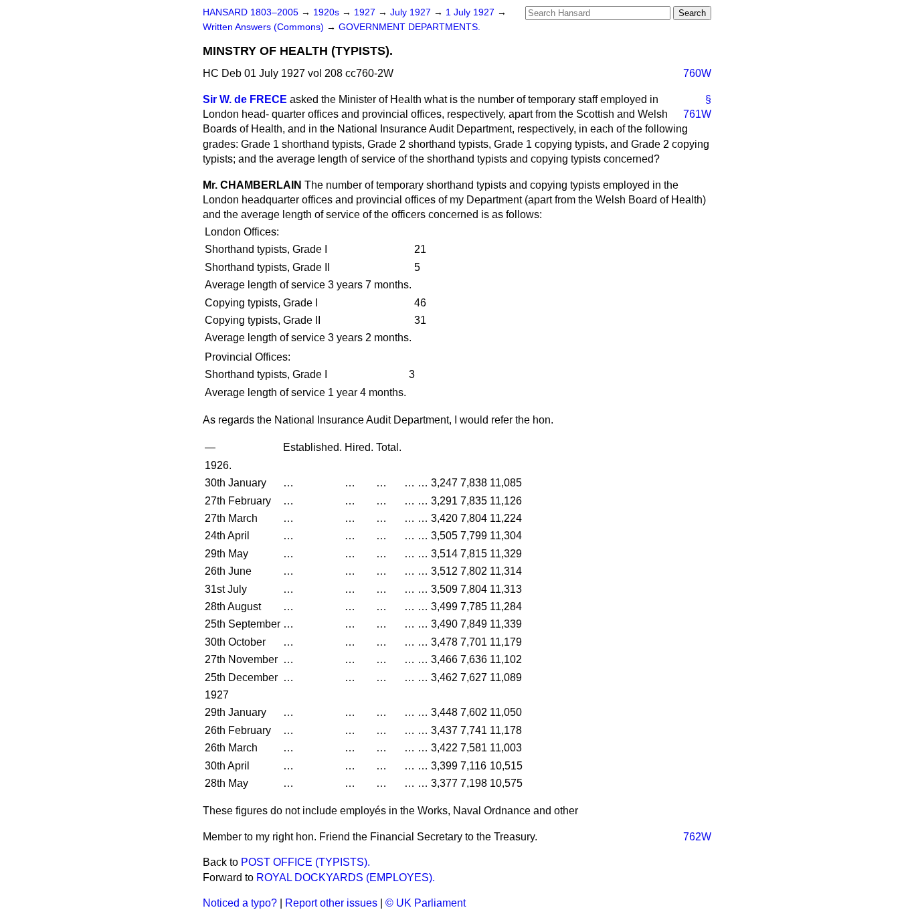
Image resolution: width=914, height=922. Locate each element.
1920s (327, 12)
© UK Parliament (425, 903)
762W (697, 836)
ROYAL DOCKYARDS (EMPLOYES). (345, 877)
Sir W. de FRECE (245, 99)
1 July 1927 (471, 12)
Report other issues (331, 903)
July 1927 (412, 12)
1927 (366, 12)
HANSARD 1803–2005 (250, 12)
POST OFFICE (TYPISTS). (305, 862)
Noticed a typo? (240, 903)
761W (697, 114)
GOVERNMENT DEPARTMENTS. (409, 27)
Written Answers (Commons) (265, 27)
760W (697, 73)
